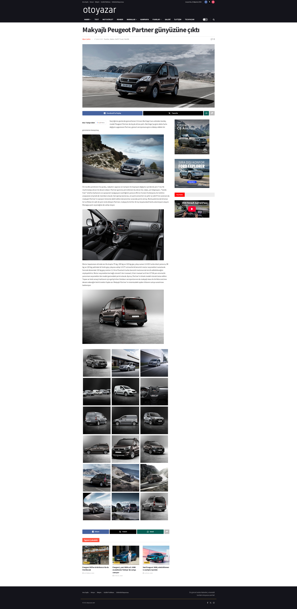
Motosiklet (108, 19)
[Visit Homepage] (99, 10)
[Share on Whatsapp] (206, 113)
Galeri (168, 19)
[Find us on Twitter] (209, 2)
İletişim (97, 2)
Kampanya (144, 19)
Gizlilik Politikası (105, 2)
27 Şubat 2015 (98, 39)
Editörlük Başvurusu (118, 2)
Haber (86, 19)
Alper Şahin (86, 39)
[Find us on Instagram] (213, 2)
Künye (92, 2)
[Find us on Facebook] (205, 2)
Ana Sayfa (85, 2)
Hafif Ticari (119, 39)
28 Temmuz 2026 (89, 573)
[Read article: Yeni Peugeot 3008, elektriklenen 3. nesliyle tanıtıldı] (156, 555)
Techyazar (189, 19)
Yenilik (126, 39)
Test (97, 19)
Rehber (120, 19)
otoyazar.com (91, 603)
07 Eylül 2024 (118, 576)
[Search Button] (214, 19)
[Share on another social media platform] (212, 113)
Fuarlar (156, 19)
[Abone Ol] (100, 123)
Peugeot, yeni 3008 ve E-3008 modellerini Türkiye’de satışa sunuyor (124, 570)
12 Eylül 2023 (148, 573)
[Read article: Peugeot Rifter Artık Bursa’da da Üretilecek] (95, 555)
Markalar (131, 19)
